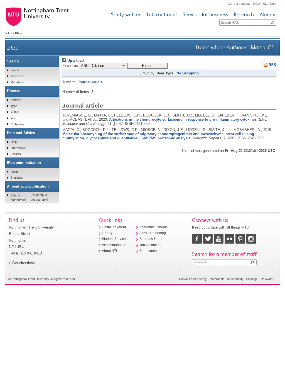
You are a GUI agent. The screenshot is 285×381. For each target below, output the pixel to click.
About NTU (110, 251)
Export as (70, 66)
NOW (257, 3)
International (162, 14)
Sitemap (251, 279)
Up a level (75, 61)
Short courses (149, 251)
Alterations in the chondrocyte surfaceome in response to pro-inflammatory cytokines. (183, 119)
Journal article (90, 82)
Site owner (266, 279)
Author (15, 112)
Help (14, 142)
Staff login (269, 3)
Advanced (17, 76)
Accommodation (114, 245)
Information (18, 148)
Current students (239, 3)
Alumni (268, 14)
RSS (271, 65)
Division (16, 99)
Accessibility (235, 279)
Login (14, 171)
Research (244, 14)
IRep (12, 47)
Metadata (17, 82)
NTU (8, 33)
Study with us (126, 14)
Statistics (17, 177)
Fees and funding (152, 233)
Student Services (114, 239)
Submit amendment (18, 198)
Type (14, 106)
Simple (15, 70)
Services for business (205, 14)
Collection (17, 124)
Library (107, 233)
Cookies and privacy (193, 279)
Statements (217, 279)
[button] (147, 66)
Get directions (23, 263)
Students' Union (151, 239)
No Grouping (187, 73)
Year (14, 118)
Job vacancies (150, 245)
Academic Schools (153, 227)
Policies (16, 154)
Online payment (114, 227)
